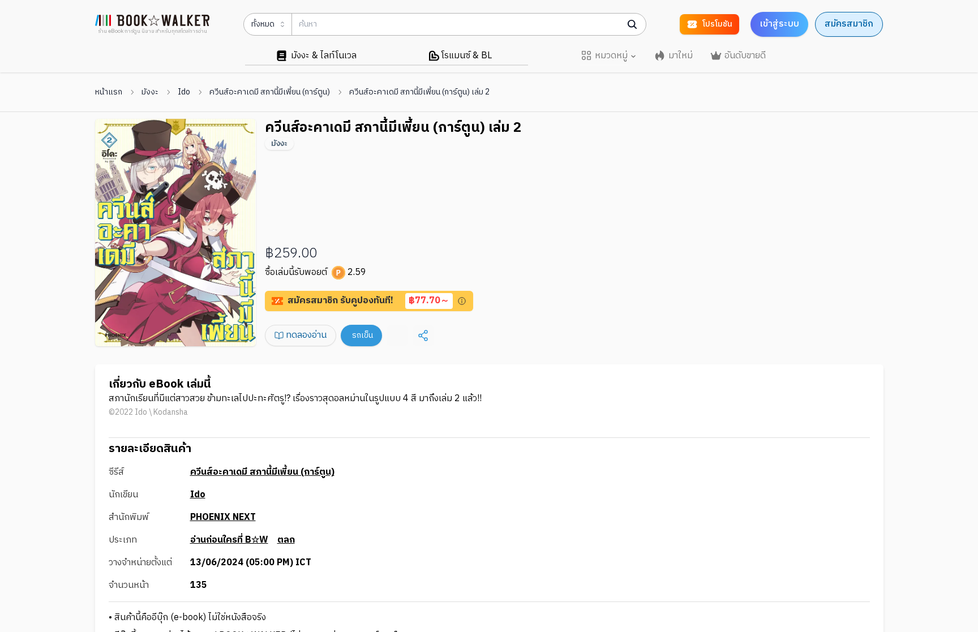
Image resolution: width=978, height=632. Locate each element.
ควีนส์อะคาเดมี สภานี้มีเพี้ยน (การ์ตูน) (269, 92)
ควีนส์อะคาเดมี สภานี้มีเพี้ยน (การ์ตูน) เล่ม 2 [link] (419, 92)
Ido (184, 92)
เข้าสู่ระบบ (779, 24)
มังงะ (149, 92)
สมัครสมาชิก (849, 24)
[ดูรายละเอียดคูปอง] (461, 301)
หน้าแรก (108, 92)
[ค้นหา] (632, 24)
